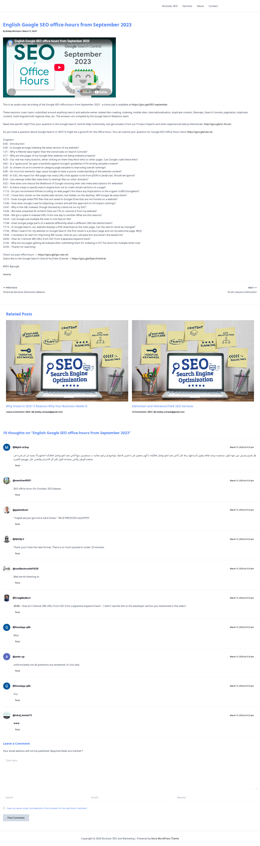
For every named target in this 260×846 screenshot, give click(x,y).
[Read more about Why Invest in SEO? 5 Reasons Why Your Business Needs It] (67, 360)
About (200, 6)
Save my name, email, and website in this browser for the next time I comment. (47, 808)
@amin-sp (19, 656)
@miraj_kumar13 (22, 715)
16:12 (61, 518)
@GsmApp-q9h (22, 627)
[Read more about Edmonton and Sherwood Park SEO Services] (193, 360)
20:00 (17, 606)
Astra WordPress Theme (165, 838)
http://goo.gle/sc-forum (217, 124)
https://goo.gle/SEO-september (149, 104)
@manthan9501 (22, 480)
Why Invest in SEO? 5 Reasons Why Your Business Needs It (46, 406)
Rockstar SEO (170, 6)
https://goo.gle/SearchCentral (89, 258)
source (7, 274)
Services (187, 6)
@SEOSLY (18, 539)
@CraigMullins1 (22, 597)
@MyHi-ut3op (21, 447)
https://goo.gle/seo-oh (200, 132)
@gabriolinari (20, 509)
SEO (28, 412)
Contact (213, 6)
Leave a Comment (15, 412)
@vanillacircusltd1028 (25, 568)
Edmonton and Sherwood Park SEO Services (162, 406)
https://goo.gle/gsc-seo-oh (53, 254)
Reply (17, 465)
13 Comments (139, 412)
